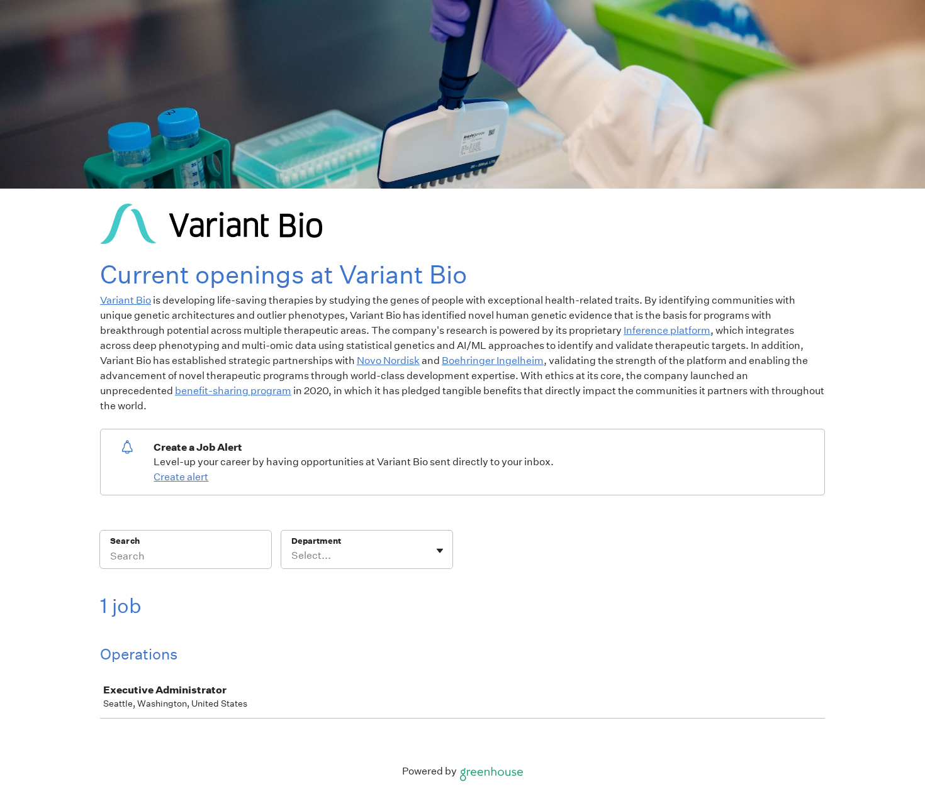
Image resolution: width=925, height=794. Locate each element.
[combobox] (292, 556)
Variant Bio (125, 300)
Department (316, 541)
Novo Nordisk (388, 361)
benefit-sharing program (233, 391)
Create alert (181, 477)
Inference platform (667, 330)
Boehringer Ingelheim (493, 361)
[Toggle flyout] (439, 550)
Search (125, 541)
